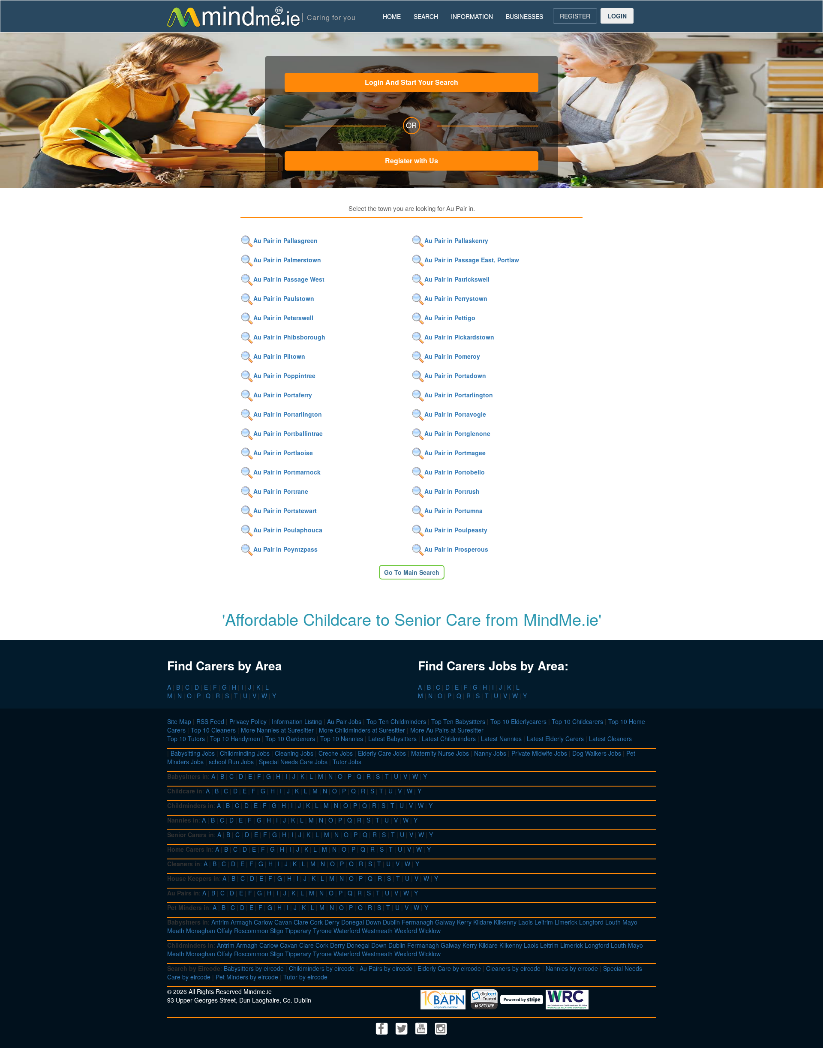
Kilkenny (505, 922)
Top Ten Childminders (396, 721)
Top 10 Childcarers (577, 721)
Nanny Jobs (490, 753)
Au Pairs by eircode (386, 968)
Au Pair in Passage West (288, 279)
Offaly (224, 930)
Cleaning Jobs (294, 753)
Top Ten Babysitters (458, 721)
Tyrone (322, 930)
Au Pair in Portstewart (285, 510)
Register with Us (411, 160)
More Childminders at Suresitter (362, 730)
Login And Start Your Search (411, 82)
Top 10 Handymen (235, 738)
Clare (301, 922)
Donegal (352, 922)
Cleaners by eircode (513, 968)
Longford (591, 922)
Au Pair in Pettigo (449, 317)
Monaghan (200, 930)
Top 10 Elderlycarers (518, 721)
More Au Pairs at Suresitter (447, 730)
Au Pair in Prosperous (456, 549)
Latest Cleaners (610, 738)
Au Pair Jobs (344, 721)
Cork (316, 922)
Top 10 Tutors (186, 738)
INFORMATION (472, 16)
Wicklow (430, 930)
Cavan (283, 922)
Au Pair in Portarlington (458, 394)
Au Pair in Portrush (452, 491)
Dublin (391, 922)
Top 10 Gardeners (290, 738)
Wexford (405, 930)
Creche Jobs (335, 753)
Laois (525, 922)
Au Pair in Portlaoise (283, 452)
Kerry (464, 922)
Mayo (629, 922)
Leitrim (544, 922)
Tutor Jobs (347, 761)
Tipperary (298, 930)
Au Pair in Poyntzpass (285, 549)
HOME (392, 16)
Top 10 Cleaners (213, 730)
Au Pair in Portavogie (455, 414)
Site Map (179, 721)
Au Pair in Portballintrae (288, 433)
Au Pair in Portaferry (282, 394)
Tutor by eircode (305, 977)
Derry (331, 922)
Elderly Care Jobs (382, 753)
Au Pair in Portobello (454, 472)
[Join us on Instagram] (441, 1027)
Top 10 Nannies (341, 738)
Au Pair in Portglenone (457, 433)
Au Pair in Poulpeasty (455, 530)
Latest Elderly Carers (555, 738)
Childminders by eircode (321, 968)
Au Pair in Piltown (279, 356)
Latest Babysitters (392, 738)
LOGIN (617, 16)
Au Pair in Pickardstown (459, 337)
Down (373, 922)
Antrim (220, 922)
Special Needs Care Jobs (293, 761)
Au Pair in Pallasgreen (285, 240)
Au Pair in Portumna (453, 510)
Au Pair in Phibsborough (289, 337)
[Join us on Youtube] (422, 1027)
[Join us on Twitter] (402, 1027)
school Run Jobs (231, 761)
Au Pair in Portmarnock (287, 472)
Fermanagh (417, 922)
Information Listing (297, 721)
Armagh (241, 922)
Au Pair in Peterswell (283, 317)
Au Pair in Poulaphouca (287, 530)
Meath (175, 930)
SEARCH (426, 16)
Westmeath (377, 930)
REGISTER (575, 16)
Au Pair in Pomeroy (452, 356)
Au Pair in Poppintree (284, 375)
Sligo (276, 930)
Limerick (566, 922)
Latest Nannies (501, 738)
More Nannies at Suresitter (277, 730)
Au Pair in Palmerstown (287, 259)
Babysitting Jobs (193, 753)
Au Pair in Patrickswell (457, 279)
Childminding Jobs (245, 753)
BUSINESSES (524, 16)
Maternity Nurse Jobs (440, 753)
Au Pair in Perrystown (455, 298)
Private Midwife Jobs (539, 753)
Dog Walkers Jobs (596, 753)
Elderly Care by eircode (449, 968)
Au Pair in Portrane (280, 491)
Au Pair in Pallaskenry (456, 240)
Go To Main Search (411, 572)
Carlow (263, 922)
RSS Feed (210, 721)
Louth (613, 922)
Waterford (346, 930)
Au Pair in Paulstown (283, 298)
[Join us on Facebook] (383, 1027)
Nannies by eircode (572, 968)
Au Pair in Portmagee (455, 452)
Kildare (482, 922)
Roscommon (251, 930)
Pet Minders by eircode (247, 977)
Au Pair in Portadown (455, 375)
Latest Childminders (449, 738)
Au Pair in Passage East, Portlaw (471, 259)
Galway (445, 922)
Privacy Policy (248, 721)
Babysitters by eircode (254, 968)
